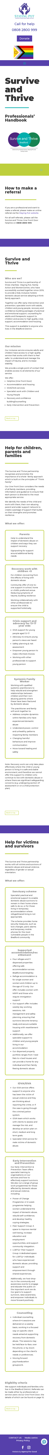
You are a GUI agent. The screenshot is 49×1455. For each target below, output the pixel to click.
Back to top (10, 418)
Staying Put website (28, 213)
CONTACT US (15, 1438)
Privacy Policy (23, 1440)
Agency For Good (29, 1452)
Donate (24, 38)
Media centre (31, 1438)
